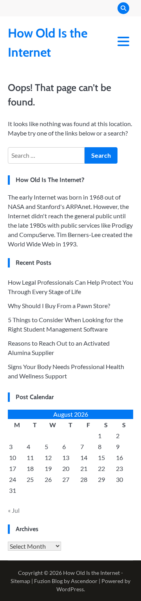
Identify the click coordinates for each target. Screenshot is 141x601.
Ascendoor (84, 581)
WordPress (70, 589)
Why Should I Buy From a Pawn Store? (59, 305)
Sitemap (20, 581)
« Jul (14, 510)
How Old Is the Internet (91, 572)
